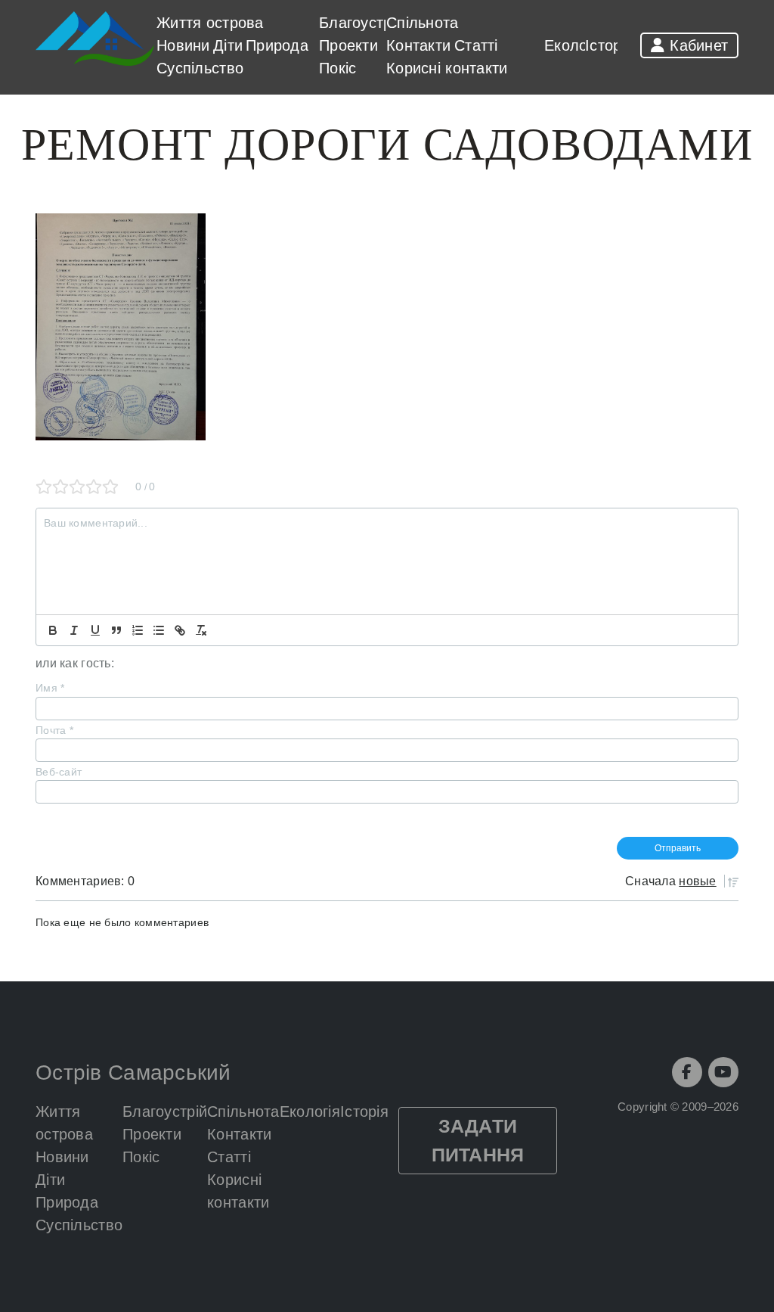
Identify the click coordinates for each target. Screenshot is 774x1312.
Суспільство (199, 68)
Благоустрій (361, 22)
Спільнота (422, 22)
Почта (54, 730)
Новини (183, 45)
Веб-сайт (59, 772)
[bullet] (158, 630)
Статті (475, 45)
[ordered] (137, 630)
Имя (50, 688)
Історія (609, 45)
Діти (228, 45)
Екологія (574, 45)
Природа (277, 45)
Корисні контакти (446, 68)
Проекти (348, 45)
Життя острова (210, 22)
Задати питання (478, 1140)
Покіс (337, 68)
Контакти (418, 45)
